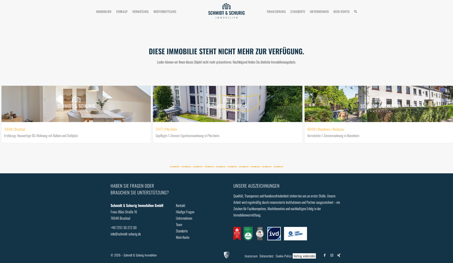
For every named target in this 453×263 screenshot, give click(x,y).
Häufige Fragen (185, 211)
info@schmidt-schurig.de (126, 233)
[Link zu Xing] (339, 255)
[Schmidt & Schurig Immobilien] (226, 11)
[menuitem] (104, 11)
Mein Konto (182, 237)
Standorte (182, 230)
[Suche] (355, 11)
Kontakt (180, 205)
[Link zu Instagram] (331, 255)
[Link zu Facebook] (324, 255)
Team (179, 224)
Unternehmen (184, 218)
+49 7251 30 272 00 (124, 227)
